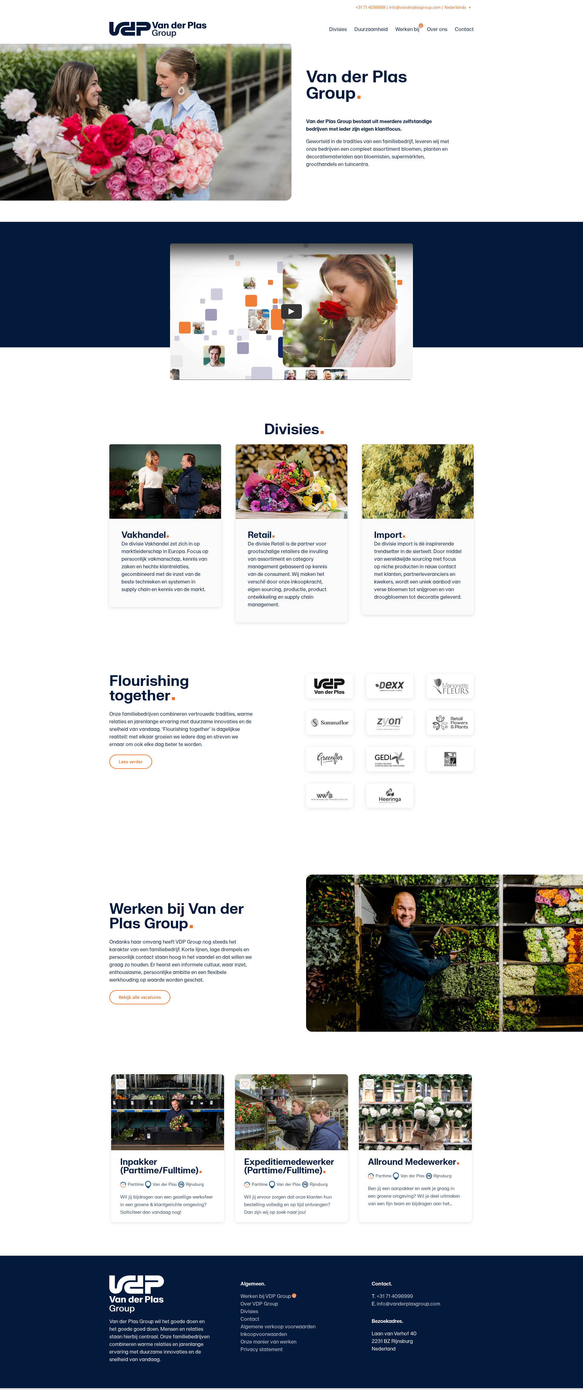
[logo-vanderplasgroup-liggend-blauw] (157, 24)
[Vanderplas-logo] (329, 686)
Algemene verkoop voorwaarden (277, 1327)
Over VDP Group (259, 1304)
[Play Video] (291, 311)
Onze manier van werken (268, 1342)
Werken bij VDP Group (265, 1296)
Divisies (249, 1312)
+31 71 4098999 (370, 7)
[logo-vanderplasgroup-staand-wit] (136, 1278)
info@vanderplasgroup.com (415, 7)
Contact (249, 1319)
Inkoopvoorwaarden (263, 1334)
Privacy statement (261, 1350)
